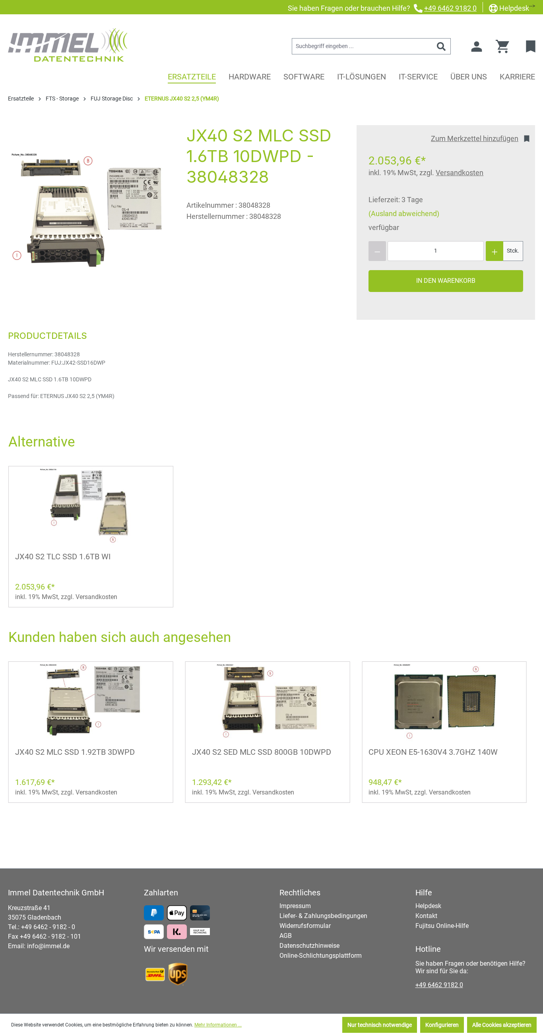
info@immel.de (48, 946)
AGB (285, 935)
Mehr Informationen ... (218, 1025)
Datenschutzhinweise (309, 945)
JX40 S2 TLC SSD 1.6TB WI (63, 556)
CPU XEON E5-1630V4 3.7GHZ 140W (433, 752)
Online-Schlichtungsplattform (320, 955)
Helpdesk (514, 8)
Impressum (295, 906)
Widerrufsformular (305, 926)
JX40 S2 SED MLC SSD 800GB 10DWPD (261, 752)
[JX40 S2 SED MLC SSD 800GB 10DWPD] (267, 701)
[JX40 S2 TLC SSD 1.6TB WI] (91, 506)
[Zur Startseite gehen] (67, 45)
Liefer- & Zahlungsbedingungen (323, 916)
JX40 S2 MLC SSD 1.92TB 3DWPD (75, 752)
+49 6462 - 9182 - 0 (48, 927)
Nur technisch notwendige (379, 1025)
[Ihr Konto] (476, 46)
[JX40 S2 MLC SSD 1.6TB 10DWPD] (89, 210)
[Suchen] (441, 46)
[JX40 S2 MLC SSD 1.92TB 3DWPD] (91, 701)
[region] (89, 210)
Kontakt (426, 916)
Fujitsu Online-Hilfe (442, 926)
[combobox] (362, 46)
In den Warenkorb (445, 280)
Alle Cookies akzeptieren (501, 1025)
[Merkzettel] (531, 46)
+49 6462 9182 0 (450, 8)
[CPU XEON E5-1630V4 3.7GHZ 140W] (444, 701)
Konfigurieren (442, 1025)
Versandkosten (459, 172)
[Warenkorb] (505, 46)
